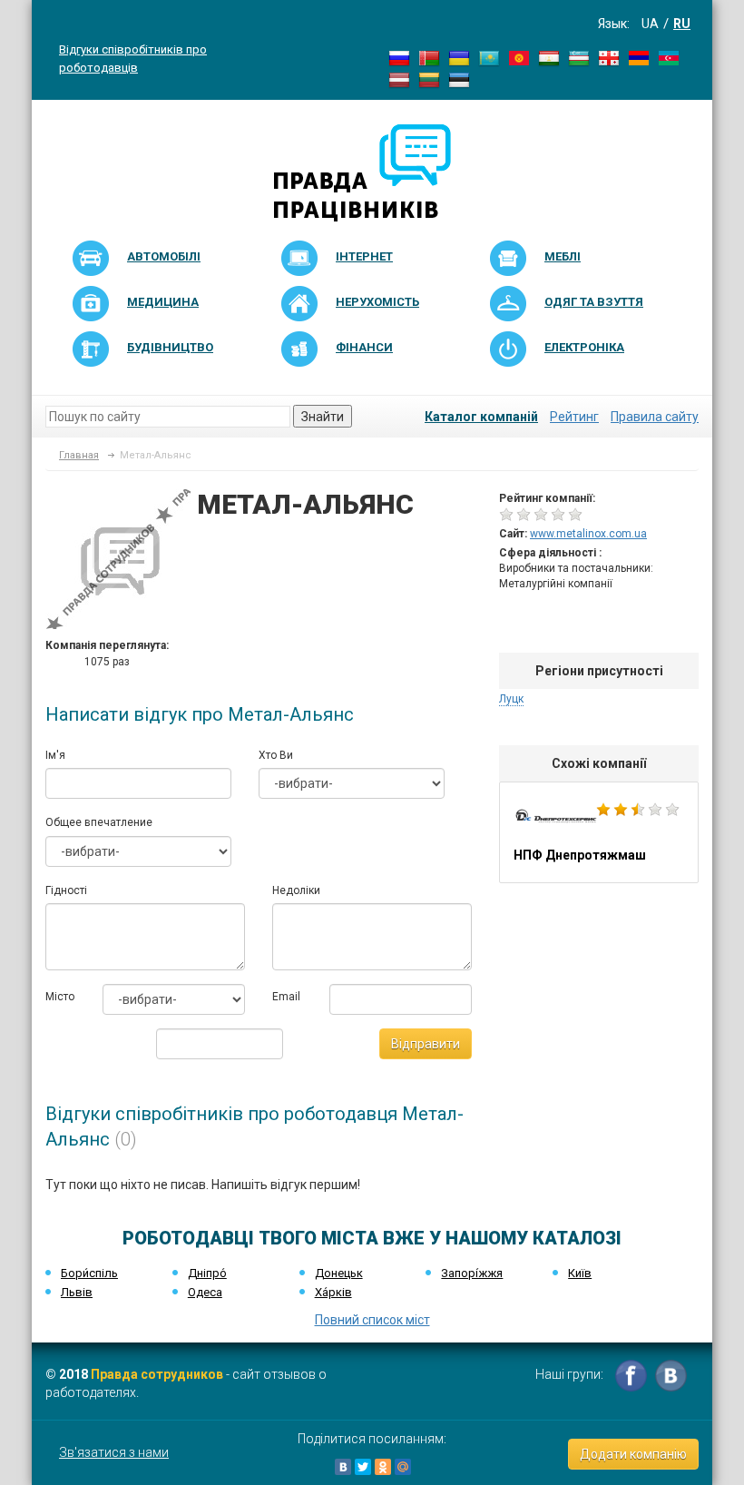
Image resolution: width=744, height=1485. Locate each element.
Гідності (66, 890)
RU (681, 23)
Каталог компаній (481, 416)
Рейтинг (574, 416)
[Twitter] (363, 1467)
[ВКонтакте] (343, 1467)
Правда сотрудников (157, 1374)
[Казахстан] (489, 57)
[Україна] (459, 57)
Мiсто (59, 996)
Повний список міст (372, 1320)
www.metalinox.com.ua (588, 533)
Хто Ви (276, 755)
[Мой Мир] (403, 1467)
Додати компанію (633, 1454)
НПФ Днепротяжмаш (599, 832)
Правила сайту (655, 416)
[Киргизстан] (519, 57)
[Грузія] (608, 57)
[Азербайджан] (668, 57)
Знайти (322, 416)
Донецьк (339, 1273)
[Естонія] (459, 79)
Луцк (511, 699)
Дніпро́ (207, 1273)
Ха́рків (333, 1292)
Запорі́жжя (472, 1273)
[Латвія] (399, 79)
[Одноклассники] (383, 1467)
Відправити (425, 1044)
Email (286, 996)
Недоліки (296, 890)
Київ (580, 1273)
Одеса (205, 1292)
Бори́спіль (89, 1273)
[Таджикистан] (549, 57)
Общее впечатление (98, 822)
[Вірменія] (638, 57)
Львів (77, 1292)
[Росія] (399, 57)
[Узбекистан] (578, 57)
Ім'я (55, 755)
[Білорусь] (429, 57)
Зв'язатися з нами (114, 1452)
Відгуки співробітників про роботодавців (133, 58)
